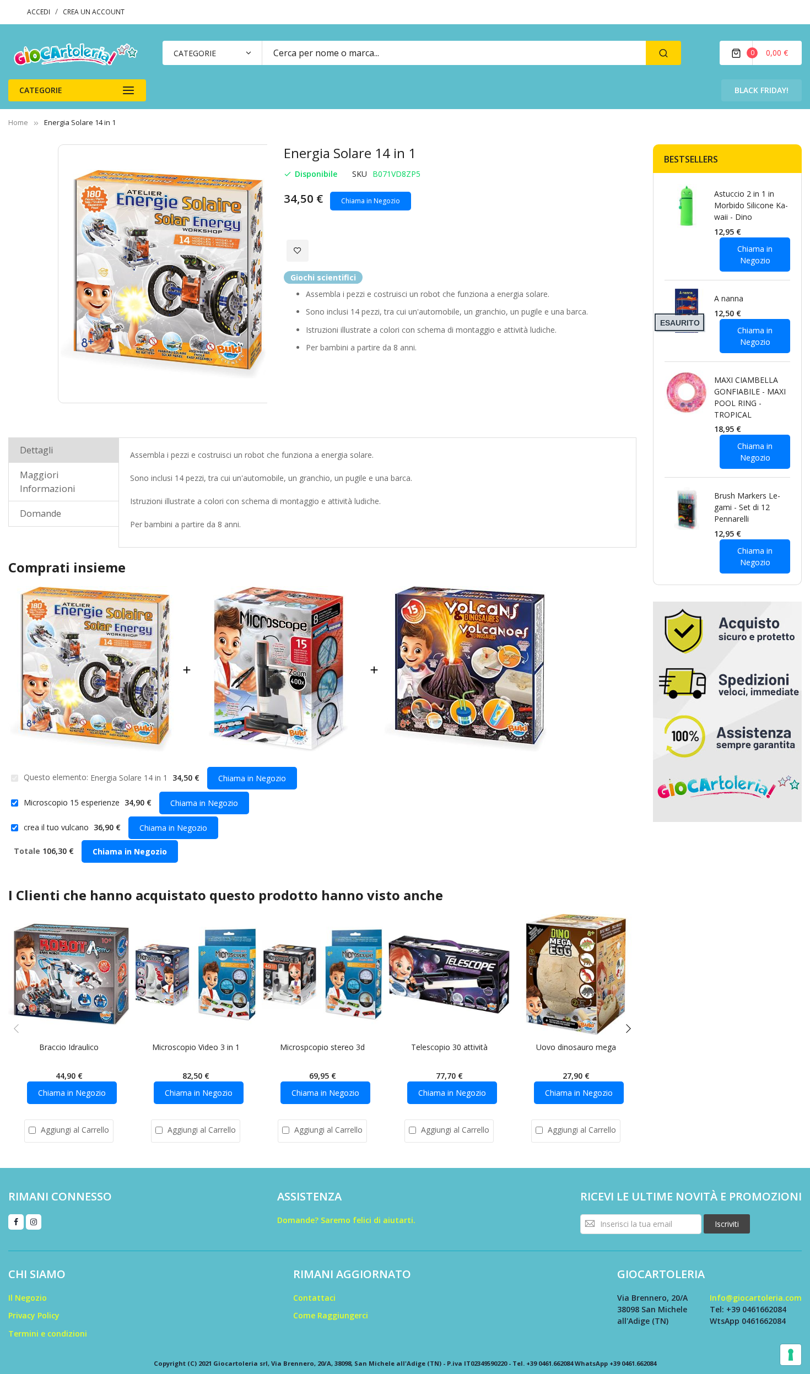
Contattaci (314, 1297)
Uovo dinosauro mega (576, 1047)
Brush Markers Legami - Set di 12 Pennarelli (747, 507)
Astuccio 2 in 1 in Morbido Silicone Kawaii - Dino (751, 205)
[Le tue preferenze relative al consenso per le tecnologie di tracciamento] (790, 1354)
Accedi (38, 12)
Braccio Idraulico (69, 1047)
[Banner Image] (727, 711)
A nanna (728, 298)
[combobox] (454, 53)
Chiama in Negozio (370, 200)
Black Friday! (762, 90)
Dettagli (36, 450)
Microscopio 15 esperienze (73, 802)
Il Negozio (27, 1297)
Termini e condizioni (47, 1333)
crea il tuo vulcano (57, 827)
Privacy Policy (34, 1315)
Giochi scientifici (323, 277)
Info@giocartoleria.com (756, 1297)
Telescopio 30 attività (449, 1047)
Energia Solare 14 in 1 (130, 777)
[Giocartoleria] (77, 54)
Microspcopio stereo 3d (322, 1047)
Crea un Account (94, 12)
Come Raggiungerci (330, 1315)
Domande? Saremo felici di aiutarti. (346, 1220)
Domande (40, 513)
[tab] (63, 449)
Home (18, 122)
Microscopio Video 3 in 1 (196, 1047)
